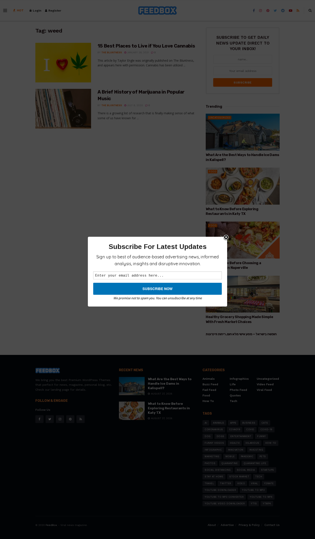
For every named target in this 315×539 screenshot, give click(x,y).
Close (226, 237)
